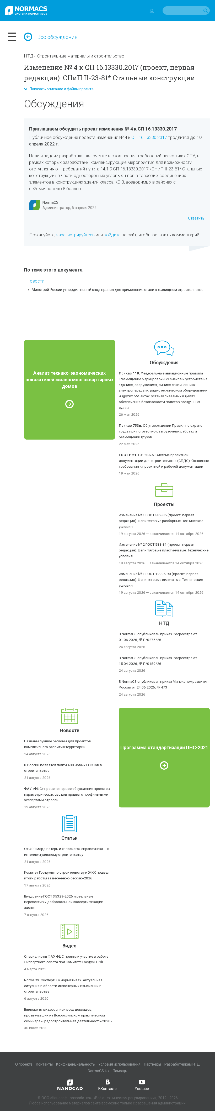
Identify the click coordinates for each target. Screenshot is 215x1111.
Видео (69, 945)
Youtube (142, 1089)
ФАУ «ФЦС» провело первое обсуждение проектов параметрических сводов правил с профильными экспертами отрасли (67, 794)
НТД (28, 56)
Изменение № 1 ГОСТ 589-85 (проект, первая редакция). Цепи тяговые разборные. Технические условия (161, 521)
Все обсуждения (57, 37)
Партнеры (152, 1064)
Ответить (196, 218)
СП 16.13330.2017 (149, 137)
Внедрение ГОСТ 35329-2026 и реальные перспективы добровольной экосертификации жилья (63, 902)
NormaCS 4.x (98, 1071)
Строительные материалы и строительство (80, 56)
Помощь (120, 1071)
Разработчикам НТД (182, 1064)
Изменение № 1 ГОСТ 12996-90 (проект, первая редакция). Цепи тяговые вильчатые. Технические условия (161, 579)
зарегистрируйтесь (75, 234)
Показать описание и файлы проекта (60, 89)
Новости (35, 281)
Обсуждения (164, 362)
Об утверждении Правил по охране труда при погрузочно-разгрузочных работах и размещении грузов (160, 431)
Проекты (164, 504)
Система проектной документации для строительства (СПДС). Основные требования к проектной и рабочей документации (164, 460)
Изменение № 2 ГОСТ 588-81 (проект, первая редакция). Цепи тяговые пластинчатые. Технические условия (163, 550)
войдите (112, 234)
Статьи (69, 838)
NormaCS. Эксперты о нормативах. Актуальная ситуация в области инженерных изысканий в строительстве (63, 986)
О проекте (24, 1064)
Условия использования (119, 1064)
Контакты (44, 1064)
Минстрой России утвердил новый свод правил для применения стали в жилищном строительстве (117, 290)
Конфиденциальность (75, 1064)
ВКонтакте (107, 1089)
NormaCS (50, 202)
